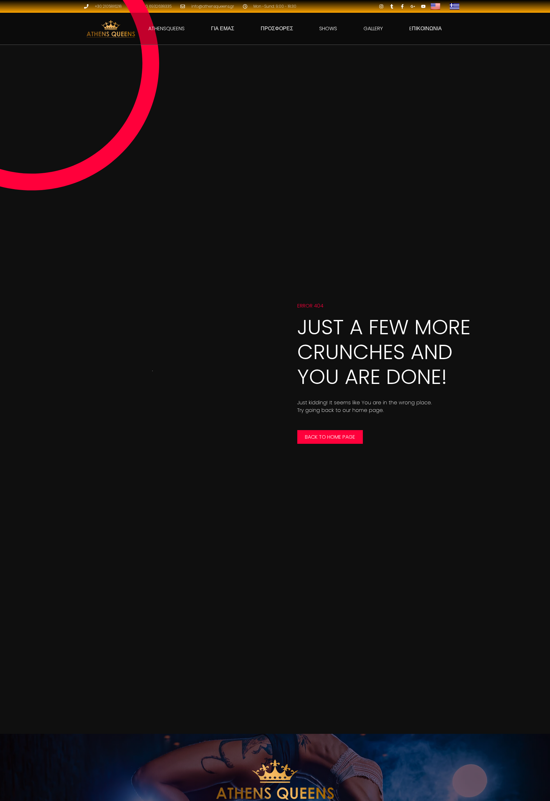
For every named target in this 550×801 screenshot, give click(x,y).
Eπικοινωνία (425, 28)
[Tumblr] (391, 6)
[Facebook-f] (402, 6)
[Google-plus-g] (412, 6)
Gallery (373, 28)
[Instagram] (381, 6)
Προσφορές (277, 28)
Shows (328, 28)
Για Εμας (222, 28)
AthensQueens (166, 28)
